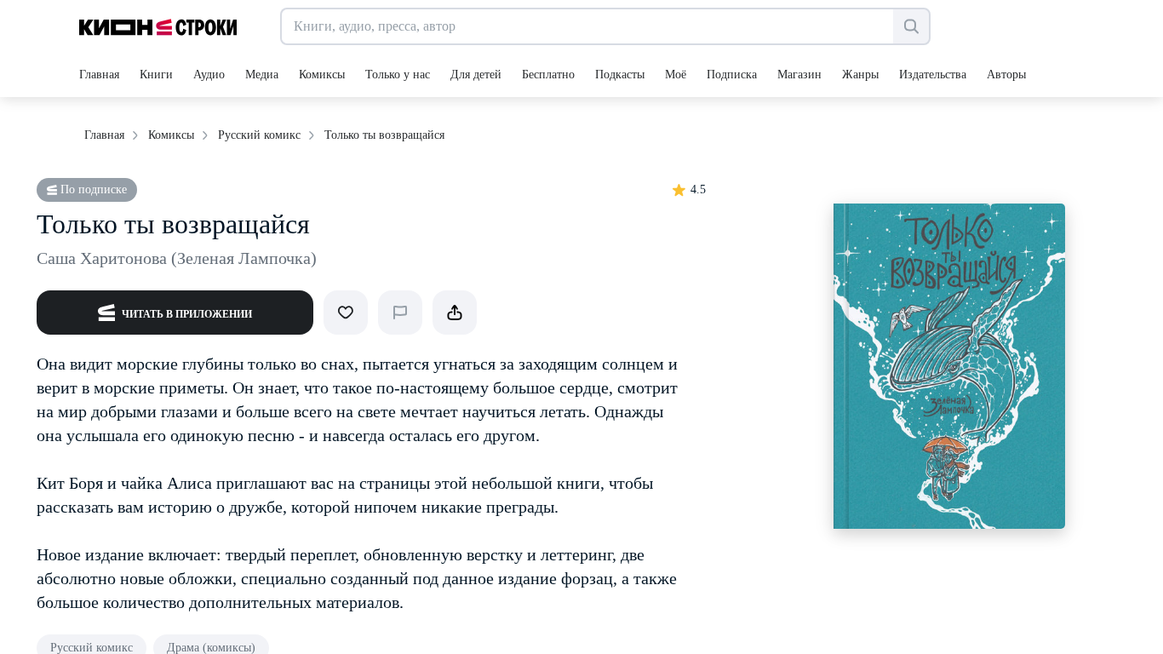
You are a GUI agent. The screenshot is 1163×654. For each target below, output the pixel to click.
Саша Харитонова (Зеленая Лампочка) (177, 258)
